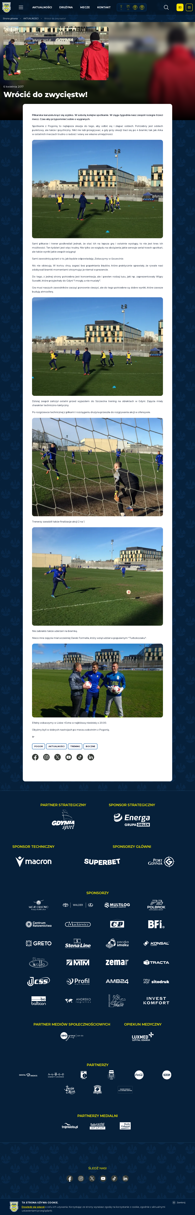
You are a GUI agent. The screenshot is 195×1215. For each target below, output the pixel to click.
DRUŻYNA (66, 7)
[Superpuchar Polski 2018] (141, 7)
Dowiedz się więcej (33, 1207)
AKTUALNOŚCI (42, 7)
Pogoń (38, 746)
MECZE (85, 7)
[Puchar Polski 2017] (128, 7)
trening (75, 746)
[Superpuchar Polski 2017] (135, 7)
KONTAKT (104, 7)
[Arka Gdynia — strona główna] (6, 7)
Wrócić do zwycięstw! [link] (55, 18)
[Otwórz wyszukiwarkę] (166, 7)
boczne (90, 746)
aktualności (56, 746)
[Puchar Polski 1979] (121, 7)
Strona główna (10, 18)
